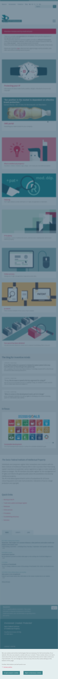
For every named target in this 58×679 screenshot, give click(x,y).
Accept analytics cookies (11, 673)
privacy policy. (8, 667)
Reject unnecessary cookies (33, 673)
